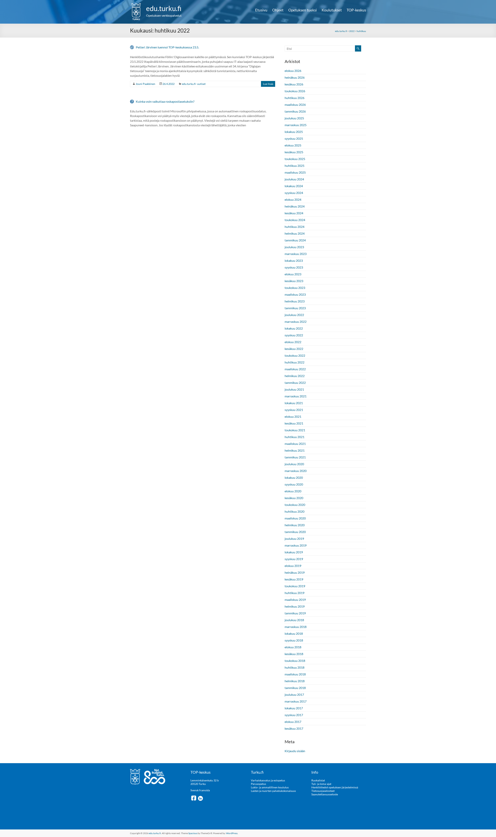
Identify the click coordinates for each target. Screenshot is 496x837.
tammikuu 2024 (295, 240)
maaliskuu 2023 (295, 294)
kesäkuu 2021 (294, 423)
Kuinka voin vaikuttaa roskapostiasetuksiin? (165, 101)
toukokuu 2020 (295, 504)
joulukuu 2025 (294, 118)
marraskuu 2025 (296, 125)
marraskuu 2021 (296, 396)
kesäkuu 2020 (294, 498)
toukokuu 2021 (295, 430)
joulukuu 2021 (294, 389)
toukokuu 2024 (295, 220)
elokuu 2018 (293, 647)
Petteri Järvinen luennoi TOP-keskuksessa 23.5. (167, 47)
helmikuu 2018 (295, 681)
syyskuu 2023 (294, 267)
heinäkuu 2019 (295, 572)
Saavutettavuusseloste (324, 794)
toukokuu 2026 (295, 91)
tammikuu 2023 (295, 308)
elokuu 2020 (293, 491)
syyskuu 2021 (294, 410)
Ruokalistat (318, 780)
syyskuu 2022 (294, 335)
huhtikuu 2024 (294, 226)
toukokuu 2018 (295, 660)
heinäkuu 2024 (295, 206)
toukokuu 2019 (295, 586)
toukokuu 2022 (295, 355)
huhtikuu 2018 (294, 667)
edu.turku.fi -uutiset (194, 83)
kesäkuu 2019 (294, 579)
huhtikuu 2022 (294, 362)
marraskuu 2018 (296, 627)
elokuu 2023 (293, 274)
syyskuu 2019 (294, 559)
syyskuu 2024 (294, 193)
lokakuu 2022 (294, 328)
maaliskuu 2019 (295, 599)
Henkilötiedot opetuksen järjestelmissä (334, 787)
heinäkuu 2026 (295, 77)
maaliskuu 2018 (295, 674)
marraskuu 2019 (296, 545)
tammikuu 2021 (295, 457)
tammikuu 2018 (295, 688)
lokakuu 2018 (294, 633)
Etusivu (261, 10)
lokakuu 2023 (294, 260)
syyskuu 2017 (294, 715)
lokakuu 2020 (294, 477)
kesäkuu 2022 (294, 348)
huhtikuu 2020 (294, 511)
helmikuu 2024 (295, 233)
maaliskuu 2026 (295, 104)
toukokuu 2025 (295, 159)
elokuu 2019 (293, 565)
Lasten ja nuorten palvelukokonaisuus (273, 790)
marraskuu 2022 (296, 321)
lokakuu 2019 (294, 552)
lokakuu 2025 (294, 131)
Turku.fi (257, 772)
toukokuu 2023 (295, 287)
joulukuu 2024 (294, 179)
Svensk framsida (200, 790)
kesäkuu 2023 (294, 281)
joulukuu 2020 (294, 464)
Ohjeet (277, 10)
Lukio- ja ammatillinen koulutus (270, 787)
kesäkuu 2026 (294, 84)
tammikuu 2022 (295, 382)
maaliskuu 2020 (295, 518)
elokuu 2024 (293, 199)
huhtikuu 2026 (294, 98)
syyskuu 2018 (294, 640)
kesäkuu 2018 (294, 654)
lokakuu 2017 (294, 708)
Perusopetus (258, 783)
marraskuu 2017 (296, 701)
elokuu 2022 (293, 342)
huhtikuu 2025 (294, 165)
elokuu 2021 (293, 416)
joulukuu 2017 (294, 694)
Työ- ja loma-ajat (321, 783)
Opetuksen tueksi (302, 10)
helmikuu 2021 (295, 450)
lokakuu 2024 (294, 186)
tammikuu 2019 (295, 613)
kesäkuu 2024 (294, 213)
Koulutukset (332, 10)
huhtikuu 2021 (294, 437)
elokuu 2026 (293, 70)
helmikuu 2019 (295, 606)
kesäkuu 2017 (294, 728)
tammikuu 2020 (295, 532)
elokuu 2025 (293, 145)
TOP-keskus (356, 10)
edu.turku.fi (164, 8)
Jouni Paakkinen (145, 83)
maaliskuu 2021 (295, 443)
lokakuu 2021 (294, 403)
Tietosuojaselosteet (323, 790)
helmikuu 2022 (295, 376)
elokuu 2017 (293, 721)
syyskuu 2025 (294, 138)
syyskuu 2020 (294, 484)
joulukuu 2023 (294, 247)
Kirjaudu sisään (295, 751)
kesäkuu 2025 (294, 152)
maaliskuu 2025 (295, 172)
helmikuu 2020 (295, 525)
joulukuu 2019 (294, 538)
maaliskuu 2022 (295, 369)
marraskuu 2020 (296, 471)
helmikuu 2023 (295, 301)
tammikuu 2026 (295, 111)
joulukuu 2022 (294, 315)
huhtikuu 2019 (294, 593)
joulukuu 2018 (294, 620)
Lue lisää (268, 83)
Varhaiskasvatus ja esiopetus (268, 780)
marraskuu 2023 (296, 254)
